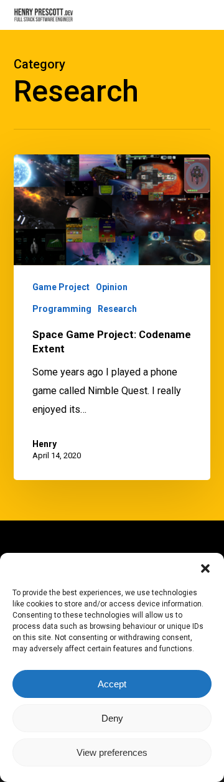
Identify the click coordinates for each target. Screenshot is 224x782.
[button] (205, 568)
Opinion (112, 287)
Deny (112, 718)
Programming (61, 309)
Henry (44, 444)
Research (117, 309)
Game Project (61, 287)
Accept (112, 684)
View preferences (112, 752)
